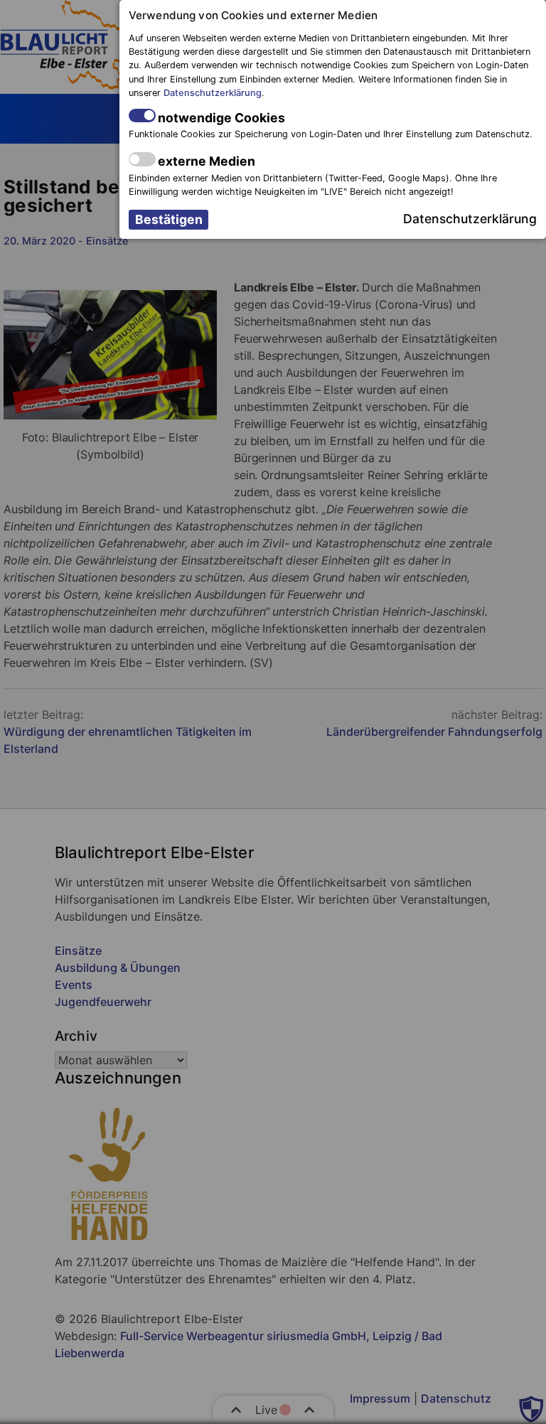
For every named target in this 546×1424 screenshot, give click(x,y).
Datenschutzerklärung (213, 92)
